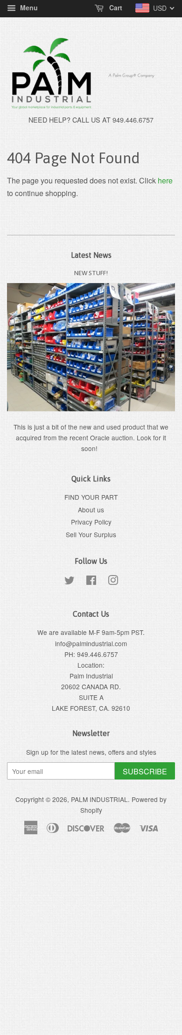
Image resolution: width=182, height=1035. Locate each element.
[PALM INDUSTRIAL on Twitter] (69, 581)
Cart (114, 7)
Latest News (91, 255)
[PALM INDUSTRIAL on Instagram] (113, 581)
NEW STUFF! (91, 273)
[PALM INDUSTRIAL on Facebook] (91, 581)
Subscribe (145, 771)
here (165, 180)
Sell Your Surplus (91, 534)
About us (91, 509)
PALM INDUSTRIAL (99, 799)
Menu (28, 7)
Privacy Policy (91, 521)
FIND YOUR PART (91, 497)
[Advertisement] (91, 940)
